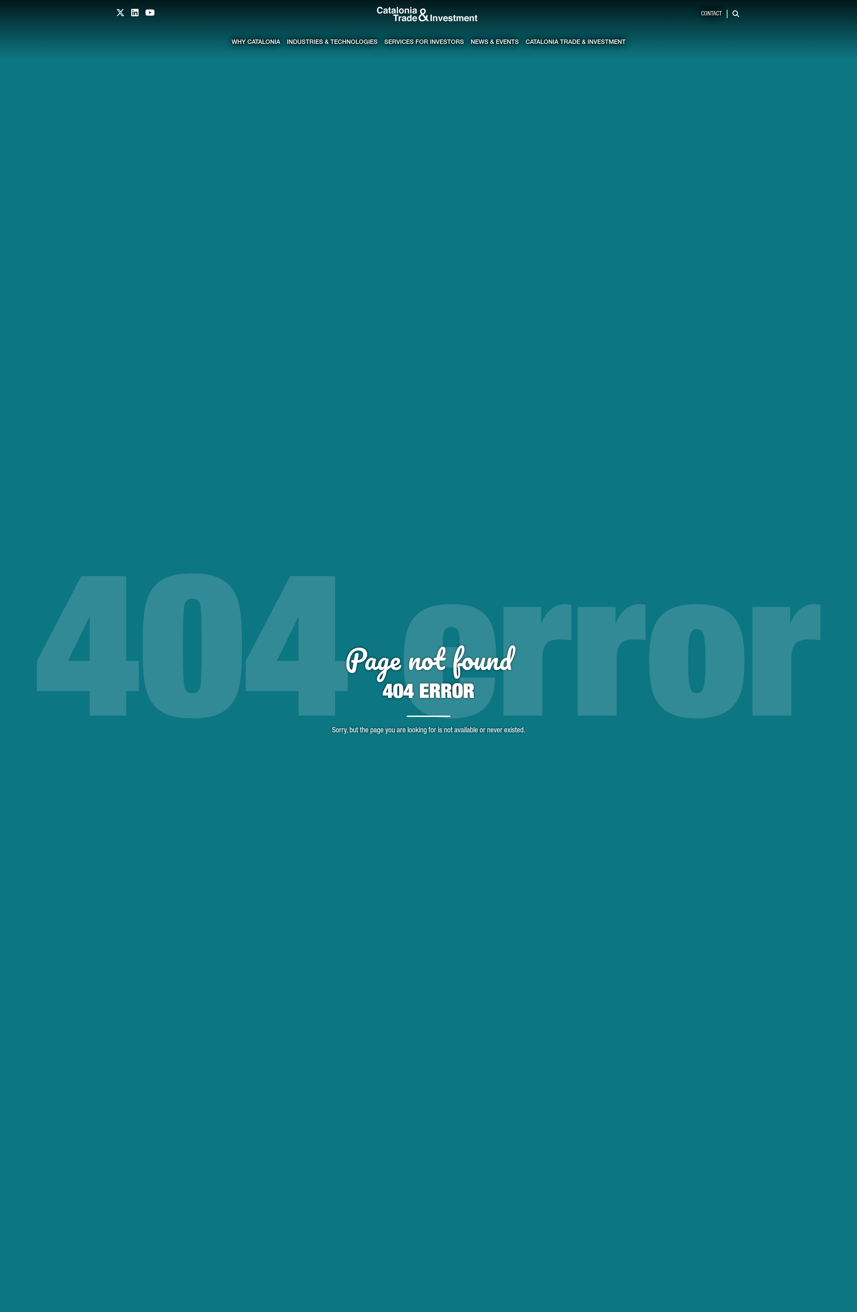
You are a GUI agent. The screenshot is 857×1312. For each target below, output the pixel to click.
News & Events (495, 43)
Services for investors (424, 43)
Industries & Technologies (332, 43)
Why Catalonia (256, 43)
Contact (711, 14)
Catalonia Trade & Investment (576, 43)
